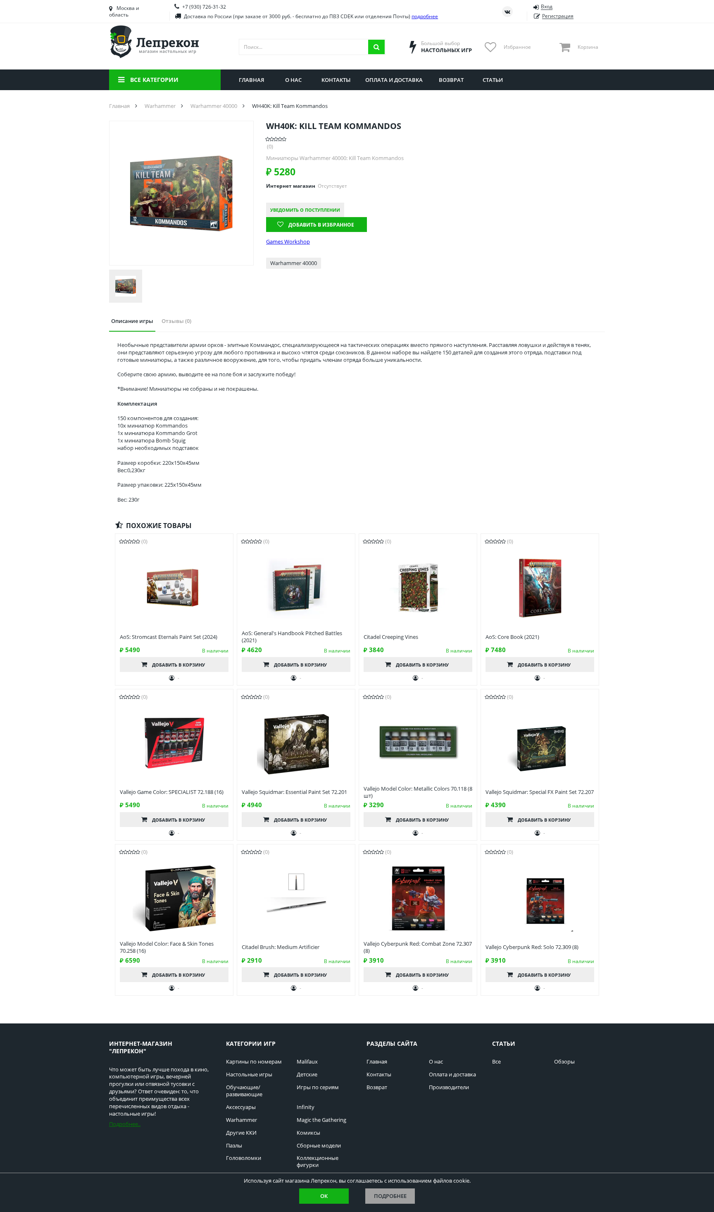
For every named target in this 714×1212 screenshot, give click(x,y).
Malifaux (307, 1061)
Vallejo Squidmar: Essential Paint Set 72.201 (294, 792)
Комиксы (308, 1132)
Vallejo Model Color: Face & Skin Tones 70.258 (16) (167, 947)
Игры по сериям (318, 1087)
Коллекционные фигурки (317, 1162)
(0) (270, 146)
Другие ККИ (241, 1132)
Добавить (178, 665)
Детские (307, 1074)
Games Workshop (288, 241)
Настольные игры (249, 1074)
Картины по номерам (254, 1061)
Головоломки (243, 1158)
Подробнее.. (124, 1124)
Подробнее (390, 1196)
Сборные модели (319, 1145)
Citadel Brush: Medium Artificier (280, 947)
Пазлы (234, 1145)
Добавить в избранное (321, 224)
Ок (324, 1196)
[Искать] (376, 47)
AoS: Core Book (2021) (512, 637)
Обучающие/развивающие (244, 1091)
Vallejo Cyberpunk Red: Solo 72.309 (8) (532, 947)
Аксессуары (241, 1107)
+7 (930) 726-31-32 (204, 6)
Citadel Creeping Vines (391, 637)
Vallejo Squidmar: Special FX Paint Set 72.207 (540, 792)
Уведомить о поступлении (305, 210)
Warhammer (241, 1120)
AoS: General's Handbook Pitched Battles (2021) (292, 637)
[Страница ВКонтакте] (507, 11)
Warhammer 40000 (293, 263)
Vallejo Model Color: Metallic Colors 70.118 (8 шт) (418, 792)
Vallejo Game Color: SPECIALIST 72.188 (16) (172, 792)
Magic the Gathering (321, 1120)
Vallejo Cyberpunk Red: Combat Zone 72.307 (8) (418, 947)
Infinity (305, 1107)
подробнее (425, 16)
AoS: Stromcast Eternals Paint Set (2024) (168, 637)
